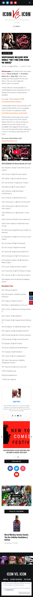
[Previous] (2, 437)
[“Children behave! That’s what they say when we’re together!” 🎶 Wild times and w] (21, 560)
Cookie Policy (10, 589)
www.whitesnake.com (9, 141)
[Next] (31, 437)
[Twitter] (15, 416)
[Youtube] (18, 416)
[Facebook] (12, 416)
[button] (16, 26)
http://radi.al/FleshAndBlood (11, 101)
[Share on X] (31, 294)
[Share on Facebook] (31, 298)
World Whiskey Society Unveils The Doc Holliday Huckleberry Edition (16, 537)
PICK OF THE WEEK (17, 511)
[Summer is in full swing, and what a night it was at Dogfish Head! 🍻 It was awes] (12, 560)
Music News (7, 53)
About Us (5, 579)
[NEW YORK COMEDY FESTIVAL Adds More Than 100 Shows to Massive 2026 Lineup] (16, 422)
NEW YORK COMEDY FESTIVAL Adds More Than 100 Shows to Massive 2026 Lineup (16, 451)
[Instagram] (20, 416)
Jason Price (14, 66)
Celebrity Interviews (16, 579)
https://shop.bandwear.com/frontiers (14, 113)
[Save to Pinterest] (31, 303)
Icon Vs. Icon (16, 574)
